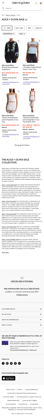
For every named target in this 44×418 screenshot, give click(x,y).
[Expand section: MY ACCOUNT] (22, 314)
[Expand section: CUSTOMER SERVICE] (22, 309)
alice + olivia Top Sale (9, 201)
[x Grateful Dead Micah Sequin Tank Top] (32, 50)
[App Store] (8, 378)
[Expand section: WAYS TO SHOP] (22, 325)
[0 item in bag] (40, 3)
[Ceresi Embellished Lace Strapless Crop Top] (11, 101)
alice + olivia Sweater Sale (10, 239)
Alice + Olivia (10, 15)
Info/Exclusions (22, 295)
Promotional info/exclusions (19, 350)
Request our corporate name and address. (22, 409)
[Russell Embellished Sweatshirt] (11, 50)
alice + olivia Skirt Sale (9, 214)
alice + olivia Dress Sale (9, 185)
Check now (33, 350)
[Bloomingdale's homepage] (3, 15)
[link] (11, 74)
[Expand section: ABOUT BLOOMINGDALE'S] (22, 319)
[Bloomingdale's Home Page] (21, 3)
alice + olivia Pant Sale (9, 226)
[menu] (3, 2)
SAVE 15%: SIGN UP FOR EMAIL (22, 281)
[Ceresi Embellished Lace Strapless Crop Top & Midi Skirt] (32, 101)
